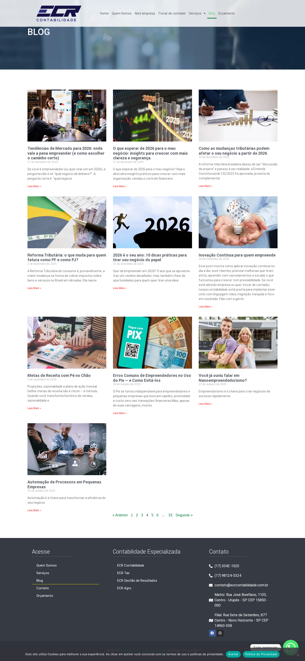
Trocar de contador (172, 13)
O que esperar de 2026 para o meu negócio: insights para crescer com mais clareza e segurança (150, 153)
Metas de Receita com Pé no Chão (59, 375)
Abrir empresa (145, 13)
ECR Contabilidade (130, 565)
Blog (212, 13)
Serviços (195, 13)
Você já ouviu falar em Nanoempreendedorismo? (223, 378)
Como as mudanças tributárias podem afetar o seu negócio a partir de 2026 (234, 151)
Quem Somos (122, 13)
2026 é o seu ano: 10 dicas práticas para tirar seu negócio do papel (150, 257)
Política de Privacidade (261, 654)
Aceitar (233, 654)
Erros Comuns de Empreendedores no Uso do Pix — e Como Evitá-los (152, 378)
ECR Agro (124, 588)
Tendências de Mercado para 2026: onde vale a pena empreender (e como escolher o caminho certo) (65, 153)
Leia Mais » (34, 186)
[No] (298, 654)
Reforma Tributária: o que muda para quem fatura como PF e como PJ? (66, 257)
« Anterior (120, 515)
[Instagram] (220, 633)
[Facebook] (212, 633)
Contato (42, 588)
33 (170, 515)
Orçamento (226, 13)
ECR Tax (123, 573)
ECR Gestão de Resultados (137, 581)
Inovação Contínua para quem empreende (237, 255)
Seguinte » (184, 515)
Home (104, 13)
